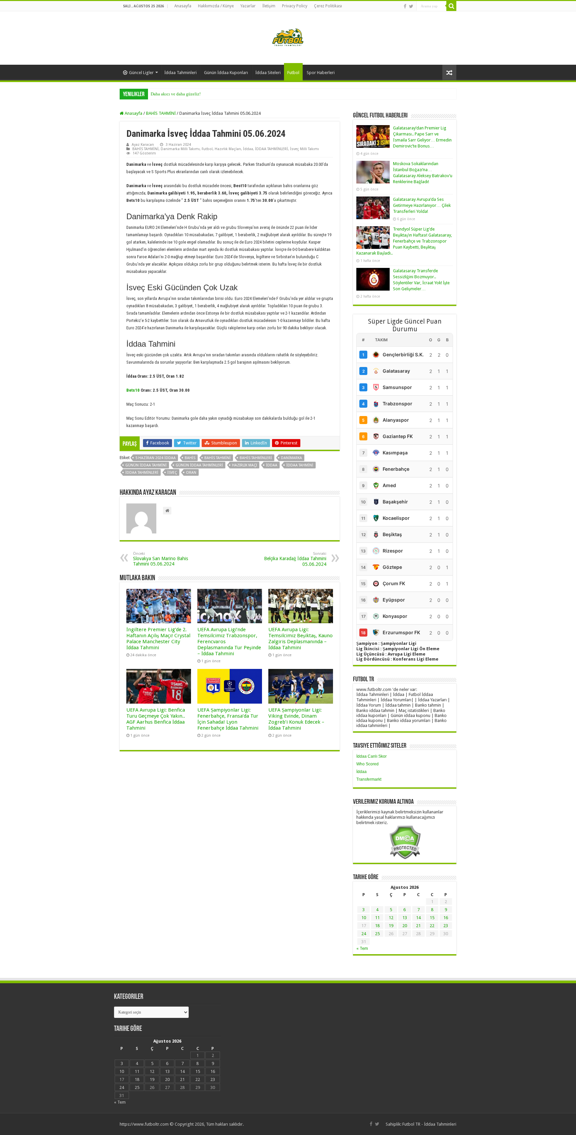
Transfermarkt (368, 779)
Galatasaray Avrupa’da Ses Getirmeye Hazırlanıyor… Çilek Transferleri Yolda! (422, 205)
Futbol (293, 72)
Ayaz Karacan (143, 144)
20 (404, 925)
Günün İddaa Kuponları (226, 72)
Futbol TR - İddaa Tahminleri (429, 1124)
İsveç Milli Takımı (304, 149)
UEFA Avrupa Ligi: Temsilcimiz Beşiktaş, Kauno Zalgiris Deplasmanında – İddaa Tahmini (300, 639)
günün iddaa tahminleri (199, 465)
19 (391, 925)
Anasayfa (182, 6)
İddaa (248, 149)
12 (391, 917)
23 (445, 925)
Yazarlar (248, 6)
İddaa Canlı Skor (371, 756)
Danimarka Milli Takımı (180, 149)
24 (363, 933)
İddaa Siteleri (268, 72)
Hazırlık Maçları (228, 149)
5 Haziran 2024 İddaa (155, 458)
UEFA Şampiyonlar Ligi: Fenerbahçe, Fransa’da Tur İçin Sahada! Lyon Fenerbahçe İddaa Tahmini (227, 719)
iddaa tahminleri (141, 472)
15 (432, 917)
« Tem (362, 948)
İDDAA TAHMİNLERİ (271, 149)
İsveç (172, 472)
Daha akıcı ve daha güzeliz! (176, 93)
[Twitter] (411, 6)
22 (432, 925)
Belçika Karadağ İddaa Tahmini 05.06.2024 (295, 559)
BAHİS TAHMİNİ (161, 113)
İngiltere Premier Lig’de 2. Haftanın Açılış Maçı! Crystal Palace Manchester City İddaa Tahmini (158, 639)
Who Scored (367, 764)
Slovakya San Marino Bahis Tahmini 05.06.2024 (160, 558)
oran (191, 472)
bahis (190, 458)
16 (445, 917)
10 (363, 917)
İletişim (268, 6)
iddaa (271, 465)
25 (377, 933)
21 (418, 925)
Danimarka (291, 458)
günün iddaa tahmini (146, 465)
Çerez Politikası (328, 6)
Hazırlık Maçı (244, 465)
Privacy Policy (294, 6)
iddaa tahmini (299, 465)
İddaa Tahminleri (180, 72)
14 (418, 917)
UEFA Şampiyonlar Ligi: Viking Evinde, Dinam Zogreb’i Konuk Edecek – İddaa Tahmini (296, 719)
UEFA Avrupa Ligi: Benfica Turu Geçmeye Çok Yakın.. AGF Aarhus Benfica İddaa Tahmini (155, 719)
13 (404, 917)
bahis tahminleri (256, 458)
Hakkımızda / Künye (216, 6)
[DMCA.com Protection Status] (405, 841)
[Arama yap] (451, 6)
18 (377, 925)
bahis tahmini (217, 458)
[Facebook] (405, 6)
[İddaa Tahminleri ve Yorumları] (288, 37)
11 (377, 917)
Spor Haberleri (321, 72)
